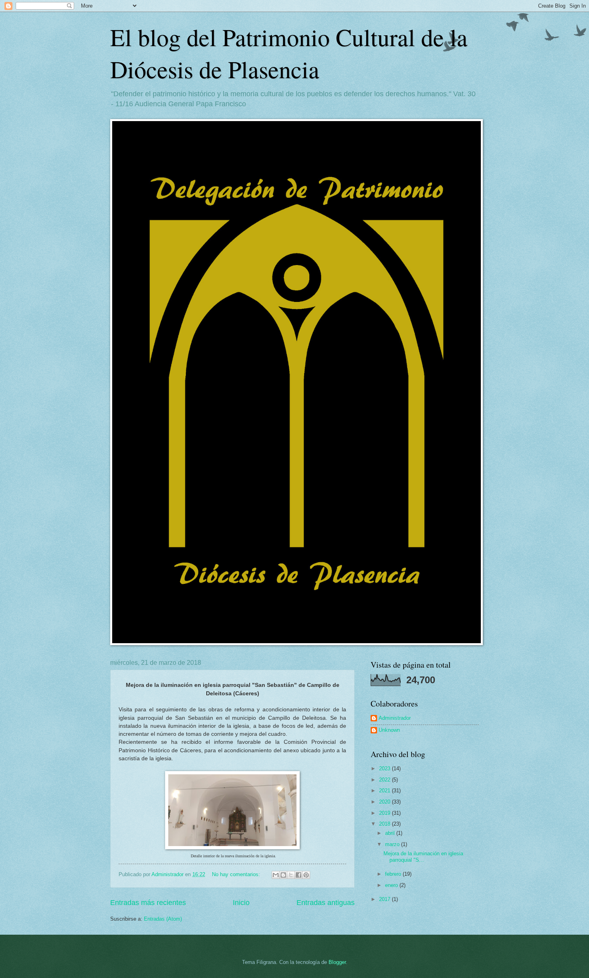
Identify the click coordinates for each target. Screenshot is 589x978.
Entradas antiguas (326, 903)
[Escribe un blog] (283, 875)
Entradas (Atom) (163, 919)
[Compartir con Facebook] (298, 875)
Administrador (395, 718)
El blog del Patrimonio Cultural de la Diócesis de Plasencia (289, 53)
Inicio (241, 903)
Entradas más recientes (148, 903)
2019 (385, 813)
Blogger (337, 962)
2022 (385, 780)
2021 (385, 791)
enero (392, 885)
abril (390, 833)
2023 (385, 768)
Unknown (389, 730)
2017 (385, 899)
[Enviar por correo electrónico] (276, 875)
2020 (385, 802)
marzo (393, 844)
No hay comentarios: (237, 874)
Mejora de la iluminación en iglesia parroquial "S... (423, 856)
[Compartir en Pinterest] (306, 875)
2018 (385, 824)
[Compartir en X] (291, 875)
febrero (394, 874)
